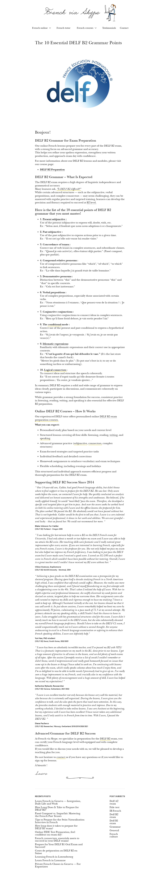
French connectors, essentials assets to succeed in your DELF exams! (57, 839)
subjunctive (80, 443)
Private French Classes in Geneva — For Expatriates (58, 865)
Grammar (115, 827)
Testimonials (109, 27)
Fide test (114, 807)
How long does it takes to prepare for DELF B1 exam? (56, 827)
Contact (124, 27)
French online (40, 27)
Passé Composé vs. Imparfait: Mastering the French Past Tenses (57, 814)
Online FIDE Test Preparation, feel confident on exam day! (55, 833)
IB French (115, 811)
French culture (114, 835)
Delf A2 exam (114, 802)
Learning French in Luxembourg (54, 857)
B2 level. (91, 202)
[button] (41, 28)
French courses (85, 27)
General (114, 830)
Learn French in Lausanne (50, 860)
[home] (80, 13)
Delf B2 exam (114, 815)
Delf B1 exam (114, 822)
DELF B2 (105, 738)
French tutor (63, 27)
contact (61, 757)
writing (114, 434)
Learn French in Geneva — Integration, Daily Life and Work (58, 802)
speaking (45, 438)
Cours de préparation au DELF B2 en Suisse (56, 852)
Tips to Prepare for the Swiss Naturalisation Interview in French (59, 821)
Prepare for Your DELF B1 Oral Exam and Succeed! (59, 845)
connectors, (95, 443)
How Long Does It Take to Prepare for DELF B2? (57, 808)
